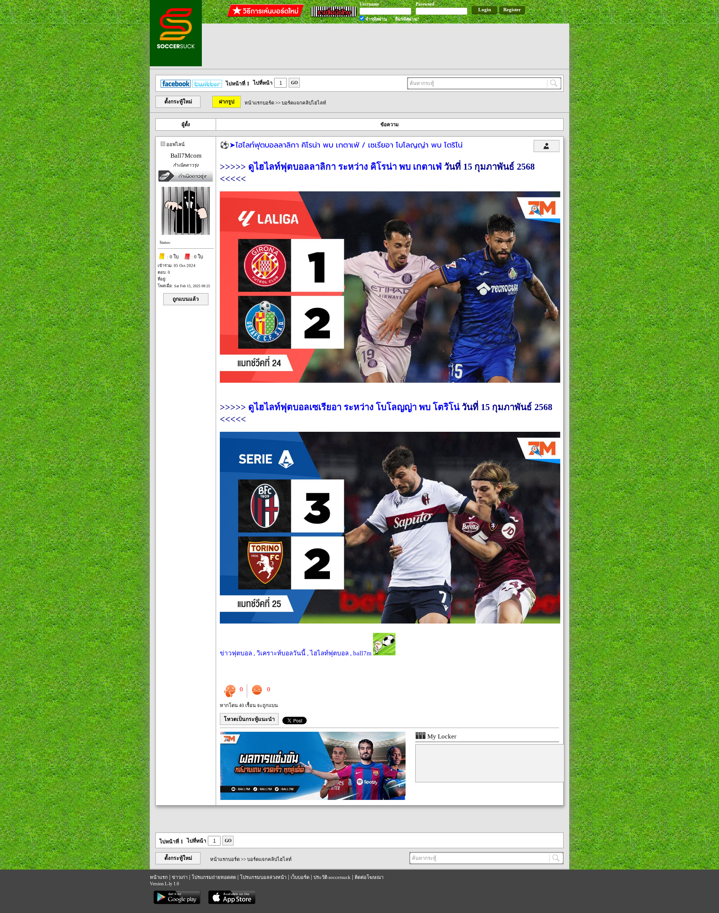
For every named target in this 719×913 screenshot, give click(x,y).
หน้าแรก (159, 877)
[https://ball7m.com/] (313, 798)
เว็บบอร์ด (300, 877)
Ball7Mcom (185, 155)
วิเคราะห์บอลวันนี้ (281, 653)
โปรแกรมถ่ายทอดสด (214, 877)
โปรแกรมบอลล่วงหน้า (263, 877)
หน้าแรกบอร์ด (259, 103)
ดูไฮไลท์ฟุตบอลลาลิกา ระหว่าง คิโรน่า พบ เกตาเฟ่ (345, 167)
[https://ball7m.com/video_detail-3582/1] (390, 621)
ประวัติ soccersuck (332, 877)
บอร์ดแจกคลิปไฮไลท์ (304, 103)
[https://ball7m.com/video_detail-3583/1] (390, 380)
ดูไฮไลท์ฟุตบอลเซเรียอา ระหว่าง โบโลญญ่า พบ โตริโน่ (353, 407)
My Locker (441, 736)
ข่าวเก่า (180, 877)
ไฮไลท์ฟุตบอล (329, 653)
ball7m (362, 653)
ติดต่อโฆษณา (369, 877)
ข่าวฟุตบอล (236, 653)
